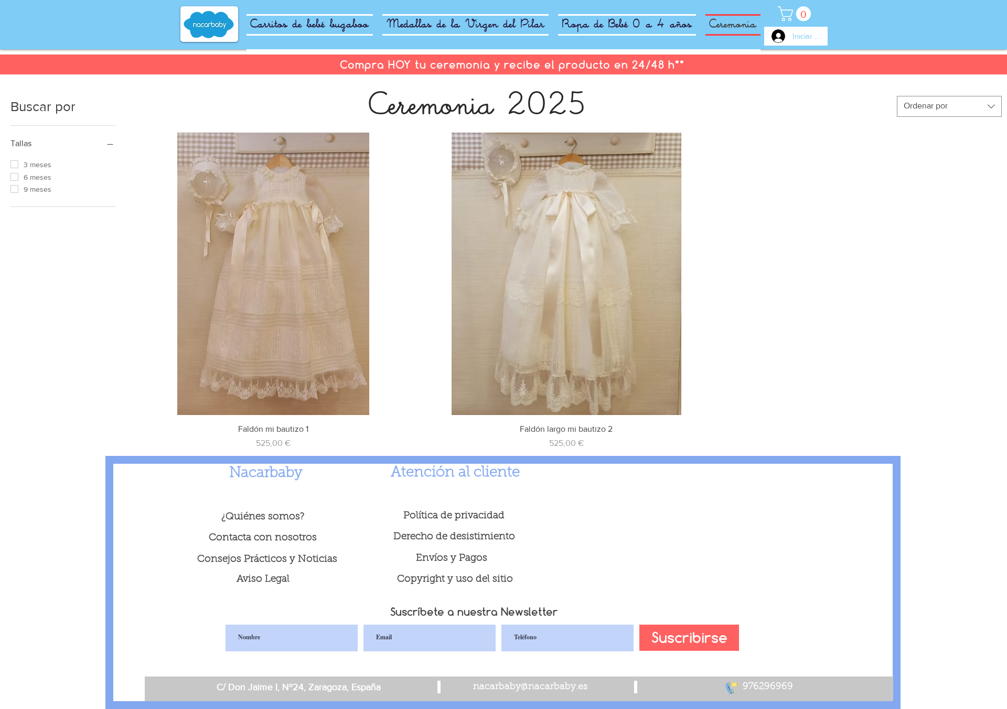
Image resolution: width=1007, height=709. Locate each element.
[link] (796, 13)
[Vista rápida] (273, 274)
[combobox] (949, 106)
